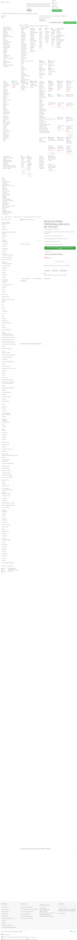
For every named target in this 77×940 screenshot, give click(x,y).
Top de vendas (5, 911)
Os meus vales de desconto (27, 918)
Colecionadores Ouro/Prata (8, 562)
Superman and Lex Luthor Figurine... (69, 88)
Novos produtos (5, 909)
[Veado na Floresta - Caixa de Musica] (47, 31)
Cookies (5, 63)
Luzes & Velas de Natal (44, 132)
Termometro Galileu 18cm (23, 163)
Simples (23, 32)
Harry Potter (42, 82)
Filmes (4, 106)
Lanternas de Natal (43, 129)
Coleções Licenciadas (7, 333)
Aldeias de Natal (42, 127)
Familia (22, 62)
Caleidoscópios (42, 110)
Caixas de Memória (25, 79)
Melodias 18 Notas (7, 62)
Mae (22, 63)
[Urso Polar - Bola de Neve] (61, 121)
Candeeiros (5, 163)
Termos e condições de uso (8, 918)
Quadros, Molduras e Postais (9, 165)
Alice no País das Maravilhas (8, 355)
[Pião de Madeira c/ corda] (61, 98)
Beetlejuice (41, 92)
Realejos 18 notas (7, 28)
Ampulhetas (5, 164)
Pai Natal (41, 120)
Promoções (4, 907)
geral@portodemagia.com (48, 916)
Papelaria (5, 48)
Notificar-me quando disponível (54, 254)
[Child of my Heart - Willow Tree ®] (43, 70)
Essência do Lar (6, 46)
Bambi (4, 120)
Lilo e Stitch (5, 129)
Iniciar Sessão (22, 25)
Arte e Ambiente (6, 47)
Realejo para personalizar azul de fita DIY (13, 570)
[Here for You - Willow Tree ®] (52, 61)
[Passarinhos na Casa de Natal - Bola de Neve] (53, 32)
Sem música (33, 51)
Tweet (48, 270)
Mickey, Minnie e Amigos (7, 379)
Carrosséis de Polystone (7, 255)
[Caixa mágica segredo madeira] (70, 98)
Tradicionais (42, 96)
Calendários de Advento (44, 131)
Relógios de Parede (7, 160)
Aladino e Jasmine (6, 352)
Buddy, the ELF (42, 90)
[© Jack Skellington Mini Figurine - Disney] (25, 83)
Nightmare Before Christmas (8, 387)
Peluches (41, 112)
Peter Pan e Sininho (6, 396)
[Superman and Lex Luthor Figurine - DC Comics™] (70, 83)
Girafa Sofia (23, 46)
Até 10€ (5, 52)
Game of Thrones (6, 191)
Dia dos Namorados (6, 539)
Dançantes (32, 38)
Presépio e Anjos (43, 125)
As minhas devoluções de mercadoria (29, 909)
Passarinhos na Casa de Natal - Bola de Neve (54, 39)
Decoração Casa (42, 141)
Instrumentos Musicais (7, 263)
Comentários (6, 66)
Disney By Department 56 (7, 339)
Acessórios (23, 34)
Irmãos (22, 67)
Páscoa (41, 160)
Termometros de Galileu (8, 157)
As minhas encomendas (26, 907)
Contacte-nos (5, 916)
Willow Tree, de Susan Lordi (27, 61)
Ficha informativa (37, 278)
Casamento (41, 168)
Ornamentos (24, 74)
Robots (40, 102)
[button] (25, 27)
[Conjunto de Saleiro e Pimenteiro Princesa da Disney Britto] (70, 141)
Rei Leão (4, 394)
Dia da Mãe (41, 161)
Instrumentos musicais (7, 449)
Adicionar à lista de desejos (64, 265)
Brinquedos (5, 43)
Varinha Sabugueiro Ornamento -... (51, 88)
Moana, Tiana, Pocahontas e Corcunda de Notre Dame (8, 382)
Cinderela (5, 125)
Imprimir (47, 265)
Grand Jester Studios (7, 348)
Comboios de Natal (43, 128)
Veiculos (41, 108)
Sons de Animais (43, 97)
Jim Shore (5, 40)
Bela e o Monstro (7, 121)
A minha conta (23, 904)
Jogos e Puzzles (43, 109)
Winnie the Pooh (5, 401)
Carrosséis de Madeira (7, 257)
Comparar (54, 265)
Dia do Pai (41, 163)
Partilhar (55, 270)
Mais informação (26, 278)
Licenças (5, 50)
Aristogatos (5, 116)
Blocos (3, 516)
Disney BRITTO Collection (8, 335)
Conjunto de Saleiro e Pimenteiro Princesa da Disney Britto (69, 148)
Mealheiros (41, 116)
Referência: (46, 229)
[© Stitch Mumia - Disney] (16, 82)
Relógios (5, 159)
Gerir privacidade (61, 913)
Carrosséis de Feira (6, 259)
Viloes (4, 140)
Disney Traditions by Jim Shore (7, 100)
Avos (22, 66)
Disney (4, 39)
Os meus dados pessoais (26, 916)
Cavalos (32, 43)
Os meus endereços (25, 913)
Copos (40, 139)
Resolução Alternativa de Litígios (9, 927)
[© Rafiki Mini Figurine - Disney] (34, 82)
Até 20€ (5, 54)
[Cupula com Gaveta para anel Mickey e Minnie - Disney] (52, 160)
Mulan (4, 139)
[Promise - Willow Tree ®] (52, 69)
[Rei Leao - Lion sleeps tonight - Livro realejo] (41, 32)
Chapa (40, 101)
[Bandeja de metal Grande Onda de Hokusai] (52, 141)
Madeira (32, 39)
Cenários (4, 416)
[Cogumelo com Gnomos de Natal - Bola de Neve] (70, 121)
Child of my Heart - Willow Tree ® (42, 74)
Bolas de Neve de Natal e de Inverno (47, 119)
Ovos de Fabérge (34, 32)
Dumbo (4, 127)
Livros (22, 31)
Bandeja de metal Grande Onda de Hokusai (52, 147)
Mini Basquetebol (52, 103)
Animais (23, 43)
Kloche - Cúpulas (7, 168)
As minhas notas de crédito (27, 911)
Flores (22, 77)
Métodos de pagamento (8, 65)
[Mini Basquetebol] (52, 98)
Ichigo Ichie (41, 93)
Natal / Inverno (6, 44)
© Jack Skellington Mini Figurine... (24, 87)
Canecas (41, 140)
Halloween (41, 164)
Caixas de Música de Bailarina (23, 37)
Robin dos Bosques (6, 392)
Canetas (4, 513)
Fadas (22, 42)
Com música (33, 42)
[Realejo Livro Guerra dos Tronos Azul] (61, 83)
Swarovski (32, 34)
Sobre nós (5, 61)
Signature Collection (25, 75)
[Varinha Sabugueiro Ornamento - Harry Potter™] (52, 83)
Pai (22, 65)
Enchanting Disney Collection (5, 96)
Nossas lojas (5, 913)
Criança (32, 36)
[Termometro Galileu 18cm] (23, 158)
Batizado (41, 165)
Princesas (23, 40)
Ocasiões (5, 51)
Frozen (4, 128)
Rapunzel (4, 390)
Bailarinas (23, 39)
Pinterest (64, 270)
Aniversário (41, 167)
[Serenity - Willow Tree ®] (43, 61)
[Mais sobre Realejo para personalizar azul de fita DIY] (4, 571)
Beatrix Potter (42, 88)
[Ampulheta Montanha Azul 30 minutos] (29, 159)
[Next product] (75, 217)
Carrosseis (41, 105)
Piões (40, 98)
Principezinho (24, 48)
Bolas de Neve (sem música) (9, 167)
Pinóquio (41, 100)
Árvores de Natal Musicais (45, 124)
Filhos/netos (24, 69)
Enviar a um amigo (26, 244)
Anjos (31, 48)
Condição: (56, 229)
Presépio (23, 73)
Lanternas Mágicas (7, 42)
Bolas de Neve (6, 35)
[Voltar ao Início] (1, 217)
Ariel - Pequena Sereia (7, 357)
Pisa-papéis (4, 511)
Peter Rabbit (24, 44)
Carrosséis (5, 32)
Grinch (40, 89)
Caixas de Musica (7, 27)
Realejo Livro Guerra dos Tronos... (60, 87)
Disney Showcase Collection (5, 89)
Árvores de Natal (43, 121)
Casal (22, 70)
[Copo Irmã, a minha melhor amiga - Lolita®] (61, 141)
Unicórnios (23, 47)
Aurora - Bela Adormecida (7, 361)
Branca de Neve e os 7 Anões (8, 368)
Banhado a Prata (5, 296)
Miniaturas (5, 34)
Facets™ (5, 102)
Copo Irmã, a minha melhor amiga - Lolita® (60, 147)
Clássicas (23, 50)
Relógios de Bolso (7, 161)
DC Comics (41, 83)
